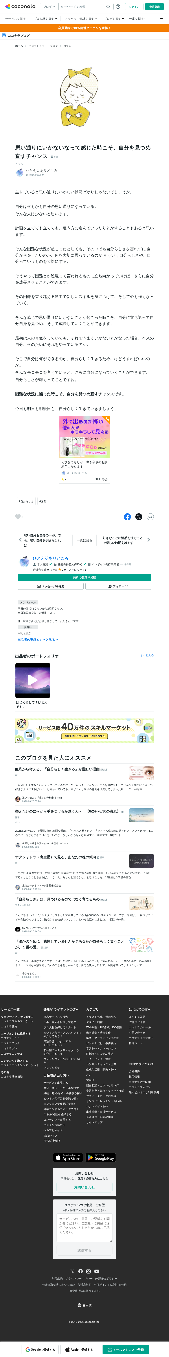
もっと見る (147, 655)
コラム (67, 45)
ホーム (19, 45)
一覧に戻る (84, 540)
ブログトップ (36, 45)
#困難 (42, 501)
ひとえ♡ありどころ (50, 558)
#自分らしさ (26, 501)
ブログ (54, 45)
